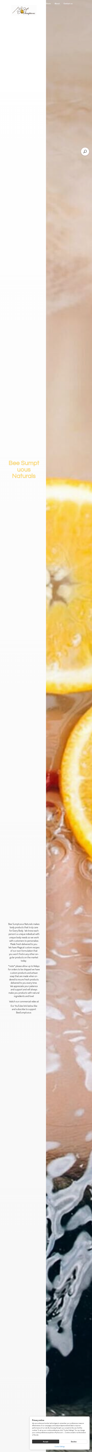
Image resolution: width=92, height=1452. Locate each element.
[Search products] (85, 151)
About (57, 3)
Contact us (68, 3)
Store (48, 3)
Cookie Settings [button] (60, 1446)
